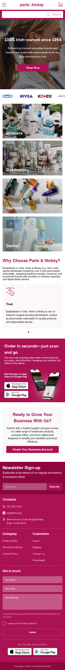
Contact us (39, 553)
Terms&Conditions (13, 547)
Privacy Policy (10, 541)
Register (37, 547)
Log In (36, 541)
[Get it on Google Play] (18, 394)
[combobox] (32, 14)
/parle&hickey (14, 513)
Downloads (39, 560)
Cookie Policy (10, 553)
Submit (32, 632)
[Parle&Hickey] (32, 5)
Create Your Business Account (32, 449)
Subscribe (54, 486)
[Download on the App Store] (18, 385)
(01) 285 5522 (14, 506)
